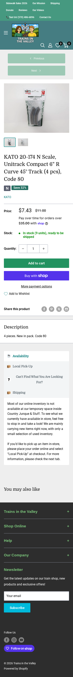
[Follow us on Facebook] (6, 640)
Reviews (23, 10)
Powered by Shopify (16, 668)
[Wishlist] (58, 45)
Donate (9, 10)
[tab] (36, 356)
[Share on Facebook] (44, 309)
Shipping (55, 3)
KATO (7, 197)
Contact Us (45, 17)
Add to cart (36, 263)
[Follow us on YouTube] (21, 640)
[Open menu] (6, 32)
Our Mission (39, 3)
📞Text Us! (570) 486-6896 (20, 17)
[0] (65, 45)
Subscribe (17, 608)
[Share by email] (66, 309)
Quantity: (10, 248)
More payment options (36, 286)
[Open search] (42, 45)
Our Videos (38, 10)
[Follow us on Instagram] (14, 640)
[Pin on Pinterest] (51, 309)
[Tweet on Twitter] (59, 309)
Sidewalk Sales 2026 (16, 3)
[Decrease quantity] (23, 249)
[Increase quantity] (44, 249)
